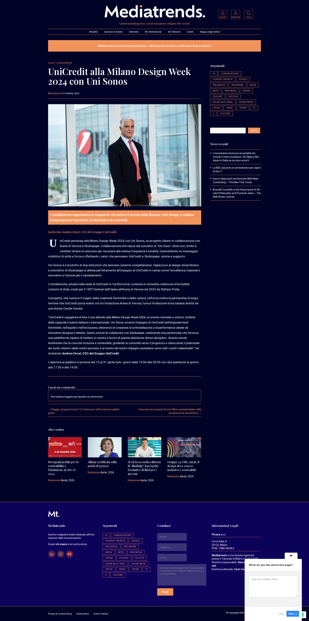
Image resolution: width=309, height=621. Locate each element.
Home (51, 62)
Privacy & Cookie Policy (60, 613)
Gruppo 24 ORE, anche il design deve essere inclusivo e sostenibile (183, 466)
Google (243, 79)
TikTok (216, 108)
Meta (216, 91)
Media (253, 85)
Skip (281, 613)
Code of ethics (100, 613)
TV (254, 108)
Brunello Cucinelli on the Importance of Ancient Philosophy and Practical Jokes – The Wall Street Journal (237, 193)
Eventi (190, 31)
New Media (230, 91)
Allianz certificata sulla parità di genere (102, 464)
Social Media (246, 102)
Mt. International (153, 31)
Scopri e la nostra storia (67, 544)
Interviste (133, 31)
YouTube (225, 113)
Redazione (56, 93)
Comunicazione (229, 73)
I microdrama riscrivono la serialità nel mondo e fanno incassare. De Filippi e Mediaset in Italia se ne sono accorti (236, 157)
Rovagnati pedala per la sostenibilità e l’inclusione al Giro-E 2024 (63, 468)
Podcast (217, 96)
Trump (242, 108)
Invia (165, 592)
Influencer (219, 85)
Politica (233, 96)
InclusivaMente (64, 62)
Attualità (93, 31)
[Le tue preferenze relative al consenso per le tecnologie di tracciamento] (302, 614)
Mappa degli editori (210, 31)
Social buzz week (223, 102)
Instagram (237, 85)
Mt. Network (174, 31)
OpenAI (246, 91)
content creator (223, 79)
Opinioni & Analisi (113, 31)
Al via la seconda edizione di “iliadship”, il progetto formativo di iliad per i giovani (144, 468)
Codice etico (82, 613)
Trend (229, 108)
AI (214, 73)
